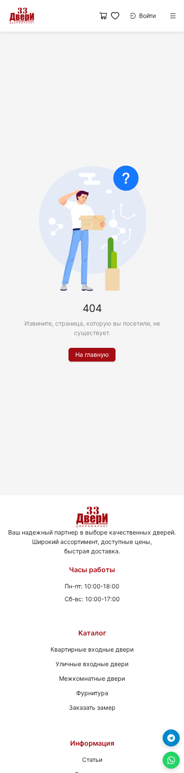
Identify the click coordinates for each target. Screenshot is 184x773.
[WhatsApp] (171, 760)
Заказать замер (92, 707)
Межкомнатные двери (92, 678)
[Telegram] (171, 738)
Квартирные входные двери (92, 649)
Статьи (92, 759)
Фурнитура (92, 693)
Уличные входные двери (92, 663)
